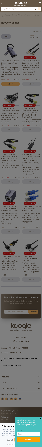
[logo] (20, 3)
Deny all (10, 440)
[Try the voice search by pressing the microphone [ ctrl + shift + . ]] (35, 9)
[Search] (3, 9)
